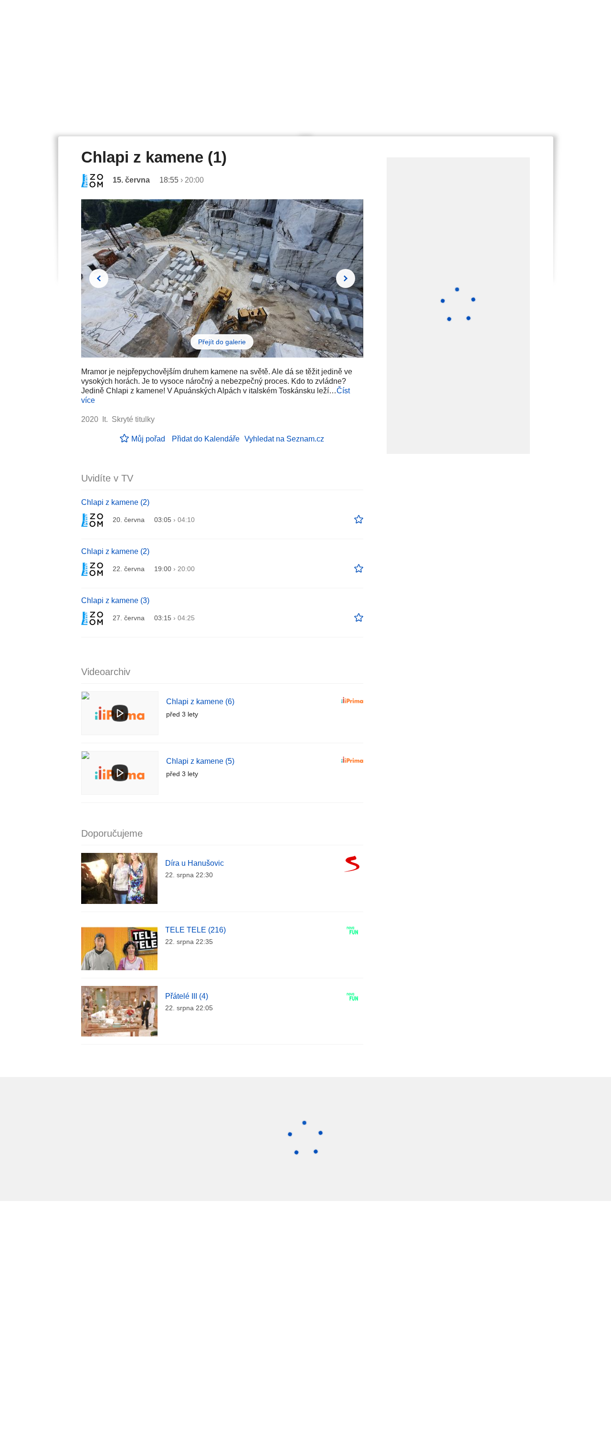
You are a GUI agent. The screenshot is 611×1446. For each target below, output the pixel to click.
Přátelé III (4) (186, 996)
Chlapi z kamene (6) (200, 701)
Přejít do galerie (222, 342)
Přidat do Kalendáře (206, 439)
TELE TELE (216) (195, 930)
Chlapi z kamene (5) (200, 761)
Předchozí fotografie (98, 278)
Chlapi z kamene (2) (115, 502)
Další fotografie (345, 278)
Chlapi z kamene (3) (115, 600)
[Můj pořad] (358, 519)
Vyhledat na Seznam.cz (284, 439)
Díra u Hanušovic (194, 863)
